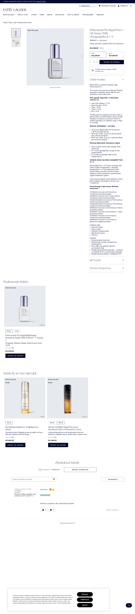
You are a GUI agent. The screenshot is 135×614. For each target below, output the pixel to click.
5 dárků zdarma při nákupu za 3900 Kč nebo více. (24, 1)
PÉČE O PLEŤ (23, 15)
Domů (5, 23)
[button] (129, 605)
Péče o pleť (13, 23)
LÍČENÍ (34, 15)
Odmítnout (85, 600)
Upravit (85, 605)
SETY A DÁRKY (73, 15)
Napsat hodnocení (80, 470)
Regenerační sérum (25, 23)
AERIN (49, 15)
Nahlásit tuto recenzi (113, 510)
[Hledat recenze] (54, 479)
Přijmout (85, 594)
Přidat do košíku (112, 62)
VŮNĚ (42, 15)
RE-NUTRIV (59, 15)
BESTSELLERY (9, 15)
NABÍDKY (100, 15)
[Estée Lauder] (14, 9)
